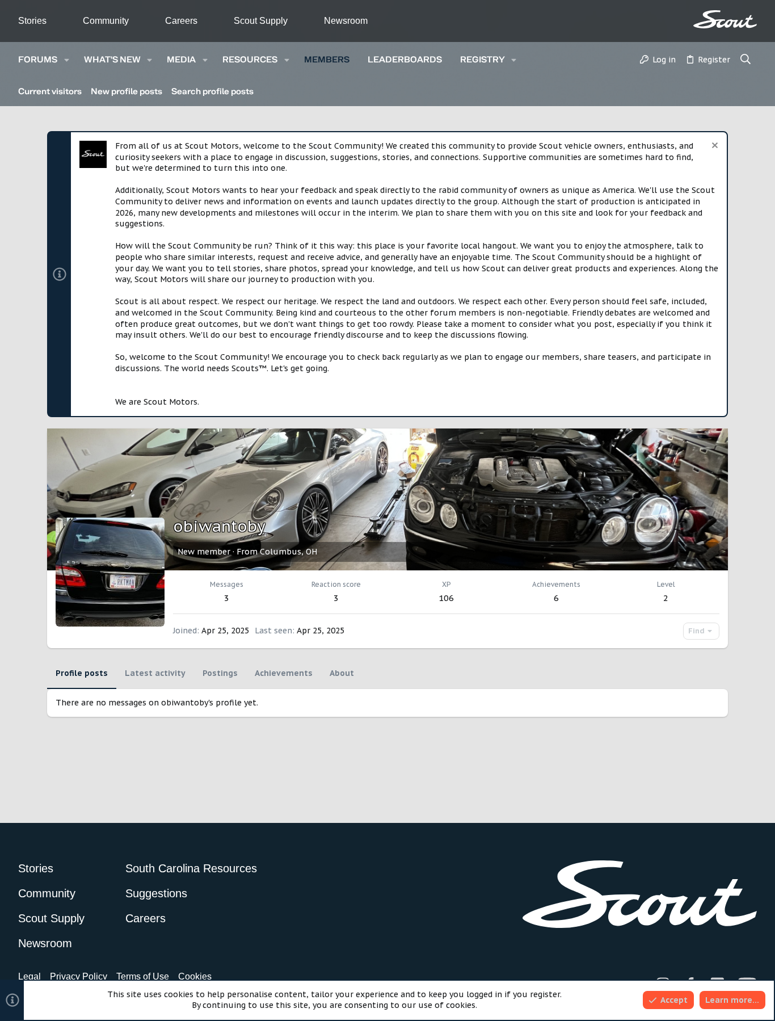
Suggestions (156, 893)
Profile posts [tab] (82, 673)
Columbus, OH (288, 552)
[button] (66, 59)
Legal (29, 976)
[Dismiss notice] (713, 147)
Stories (32, 21)
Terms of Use (142, 976)
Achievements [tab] (284, 673)
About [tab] (342, 673)
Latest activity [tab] (155, 673)
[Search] (746, 60)
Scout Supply (261, 21)
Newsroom (346, 21)
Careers (181, 21)
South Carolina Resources (191, 868)
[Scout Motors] (725, 19)
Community (106, 21)
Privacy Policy (78, 976)
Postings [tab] (220, 673)
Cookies (195, 976)
